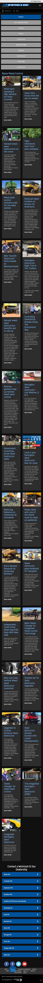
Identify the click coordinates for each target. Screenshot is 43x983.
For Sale (12, 969)
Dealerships (18, 972)
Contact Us (8, 11)
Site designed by (7, 980)
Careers (32, 971)
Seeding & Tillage (21, 45)
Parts (7, 971)
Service (34, 969)
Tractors (21, 28)
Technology (21, 61)
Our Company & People (21, 22)
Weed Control (21, 56)
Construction (21, 39)
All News (21, 17)
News (25, 972)
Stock (17, 11)
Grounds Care (21, 67)
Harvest (21, 33)
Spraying (21, 50)
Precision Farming (16, 971)
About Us (25, 971)
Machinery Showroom (24, 969)
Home (6, 969)
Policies (19, 976)
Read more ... (8, 120)
